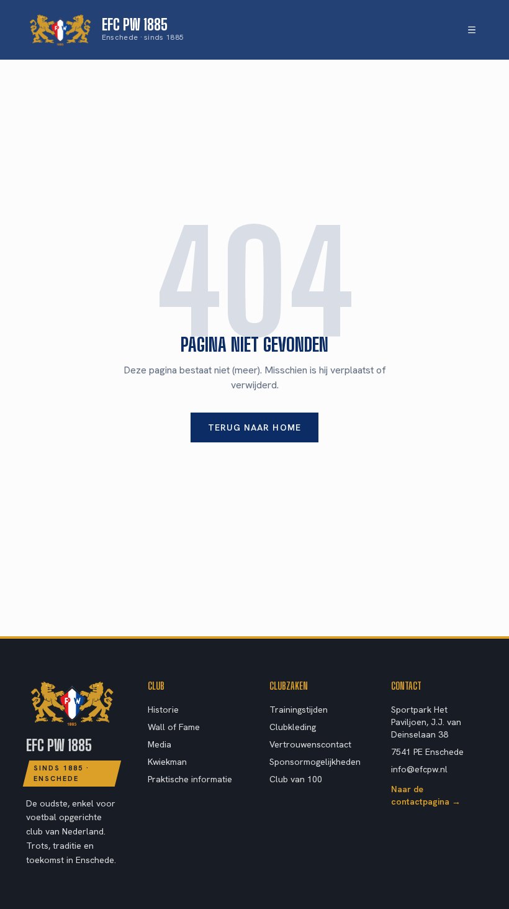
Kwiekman (167, 761)
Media (159, 744)
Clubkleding (292, 727)
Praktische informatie (190, 779)
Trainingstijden (298, 709)
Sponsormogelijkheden (315, 761)
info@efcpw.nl (419, 769)
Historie (163, 709)
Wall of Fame (174, 727)
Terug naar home (254, 427)
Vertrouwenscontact (310, 744)
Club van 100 (295, 779)
